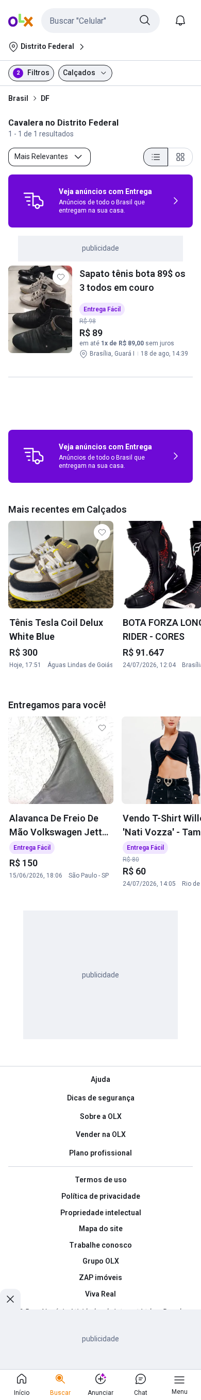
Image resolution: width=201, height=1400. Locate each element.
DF (45, 98)
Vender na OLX (101, 1134)
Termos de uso (101, 1180)
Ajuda (100, 1079)
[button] (100, 20)
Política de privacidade (100, 1196)
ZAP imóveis (100, 1277)
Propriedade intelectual (100, 1213)
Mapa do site (101, 1228)
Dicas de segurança (101, 1098)
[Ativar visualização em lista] (155, 157)
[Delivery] (33, 201)
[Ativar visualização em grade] (180, 157)
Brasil (18, 98)
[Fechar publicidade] (10, 1299)
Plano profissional (100, 1153)
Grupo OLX (100, 1261)
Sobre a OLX (101, 1116)
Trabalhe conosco (100, 1245)
